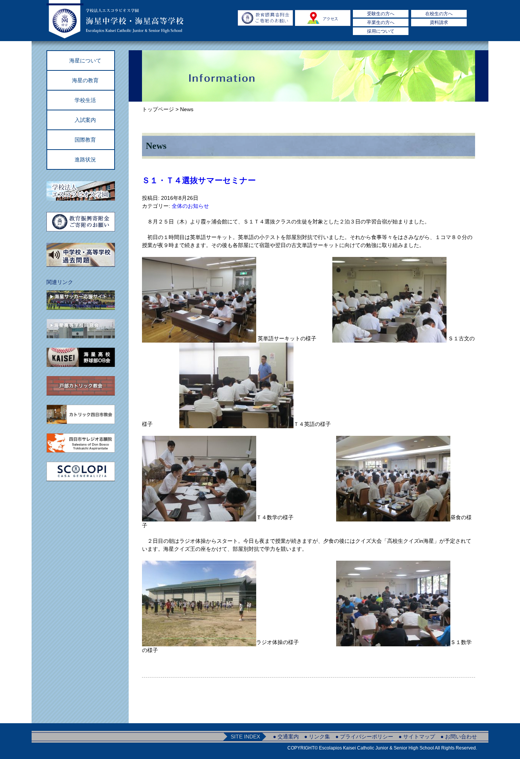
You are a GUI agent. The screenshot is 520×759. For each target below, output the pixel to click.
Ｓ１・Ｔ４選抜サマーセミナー (199, 180)
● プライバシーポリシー (364, 736)
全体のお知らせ (190, 206)
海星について (85, 60)
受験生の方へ (380, 13)
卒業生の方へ (380, 22)
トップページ (158, 109)
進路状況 (85, 159)
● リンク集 (317, 736)
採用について (380, 31)
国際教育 (85, 140)
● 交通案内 (286, 736)
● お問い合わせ (458, 736)
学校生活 (85, 100)
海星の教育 (85, 80)
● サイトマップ (417, 736)
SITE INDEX (245, 736)
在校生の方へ (439, 13)
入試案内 (85, 120)
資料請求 (439, 22)
